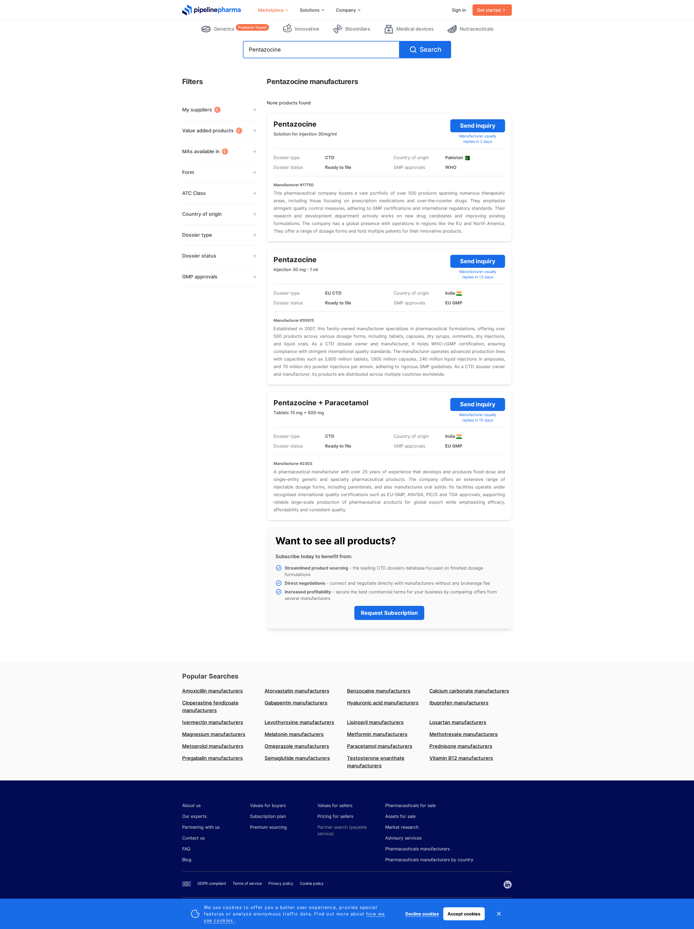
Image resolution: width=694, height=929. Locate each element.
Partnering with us (201, 827)
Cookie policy (312, 883)
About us (191, 805)
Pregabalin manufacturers (212, 758)
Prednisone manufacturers (460, 746)
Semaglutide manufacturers (297, 758)
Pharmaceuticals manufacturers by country (429, 859)
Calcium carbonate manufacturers (469, 691)
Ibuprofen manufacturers (459, 703)
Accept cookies (464, 914)
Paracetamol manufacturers (379, 746)
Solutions (310, 10)
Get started (489, 10)
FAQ (186, 848)
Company (346, 10)
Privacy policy (280, 883)
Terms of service (247, 883)
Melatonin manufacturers (294, 734)
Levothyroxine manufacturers (299, 722)
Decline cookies (422, 914)
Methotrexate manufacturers (463, 734)
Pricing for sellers (335, 816)
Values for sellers (334, 805)
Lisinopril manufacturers (375, 722)
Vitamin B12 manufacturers (461, 758)
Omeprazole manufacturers (297, 746)
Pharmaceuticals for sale (410, 805)
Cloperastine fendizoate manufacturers (210, 706)
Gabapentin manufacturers (296, 703)
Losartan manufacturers (457, 722)
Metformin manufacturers (377, 734)
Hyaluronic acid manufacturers (383, 703)
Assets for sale (400, 816)
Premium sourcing (268, 827)
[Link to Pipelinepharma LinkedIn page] (507, 884)
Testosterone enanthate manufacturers (375, 762)
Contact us (193, 838)
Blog (186, 859)
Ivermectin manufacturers (212, 722)
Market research (402, 827)
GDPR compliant (211, 883)
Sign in (459, 10)
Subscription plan (268, 816)
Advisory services (403, 838)
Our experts (194, 816)
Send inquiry (477, 125)
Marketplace (271, 10)
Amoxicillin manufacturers (212, 691)
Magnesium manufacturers (213, 734)
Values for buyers (268, 805)
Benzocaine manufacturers (378, 691)
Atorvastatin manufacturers (297, 691)
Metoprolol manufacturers (212, 746)
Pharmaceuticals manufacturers (417, 848)
